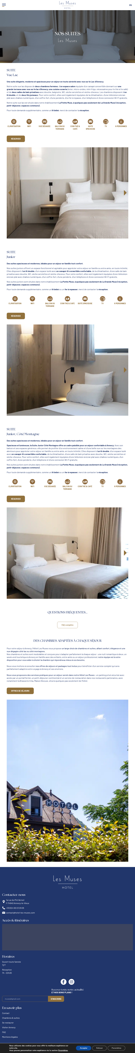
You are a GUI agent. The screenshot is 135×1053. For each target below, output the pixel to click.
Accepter (83, 1048)
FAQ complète (67, 625)
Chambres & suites (11, 1018)
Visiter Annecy (8, 1027)
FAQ (4, 1032)
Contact (5, 1013)
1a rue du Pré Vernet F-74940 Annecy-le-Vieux (17, 901)
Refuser (99, 1048)
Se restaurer (8, 1022)
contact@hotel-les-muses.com (20, 912)
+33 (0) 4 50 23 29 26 (15, 908)
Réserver (16, 139)
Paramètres (63, 1050)
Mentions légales (10, 1037)
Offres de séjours (20, 691)
